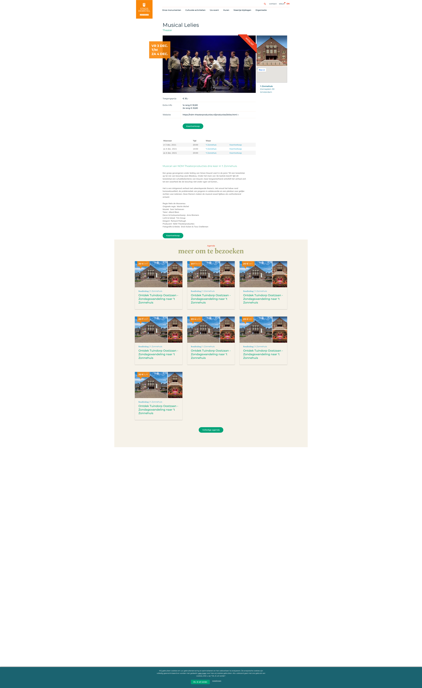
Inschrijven (369, 668)
